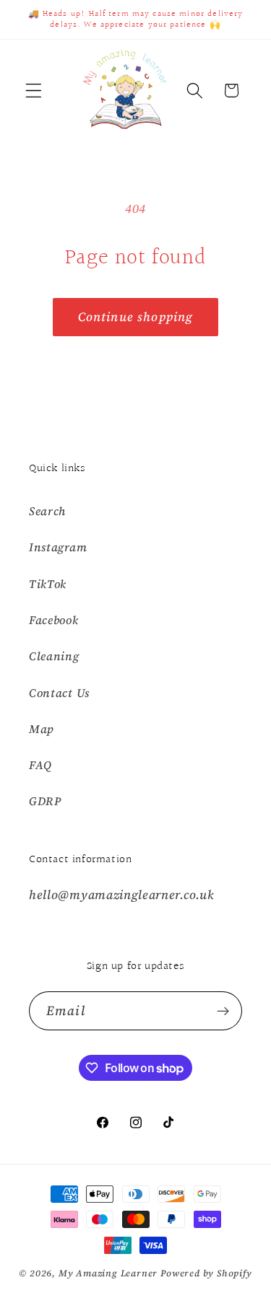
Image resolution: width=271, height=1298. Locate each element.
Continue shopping (136, 316)
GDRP (45, 801)
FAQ (40, 765)
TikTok (47, 584)
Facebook (54, 620)
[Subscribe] (223, 1010)
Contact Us (59, 693)
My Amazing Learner (108, 1273)
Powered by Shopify (206, 1273)
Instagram (58, 547)
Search (47, 511)
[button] (33, 90)
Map (41, 729)
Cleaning (54, 656)
